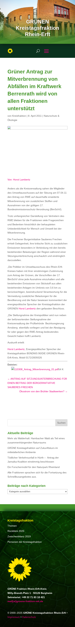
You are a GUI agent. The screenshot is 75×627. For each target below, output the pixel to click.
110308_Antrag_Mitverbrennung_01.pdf (36, 369)
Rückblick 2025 (16, 531)
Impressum (14, 617)
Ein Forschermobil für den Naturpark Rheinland (34, 467)
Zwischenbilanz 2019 (19, 536)
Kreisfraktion (19, 115)
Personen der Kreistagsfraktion (25, 541)
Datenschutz (29, 617)
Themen (12, 525)
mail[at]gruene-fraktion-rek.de (25, 601)
